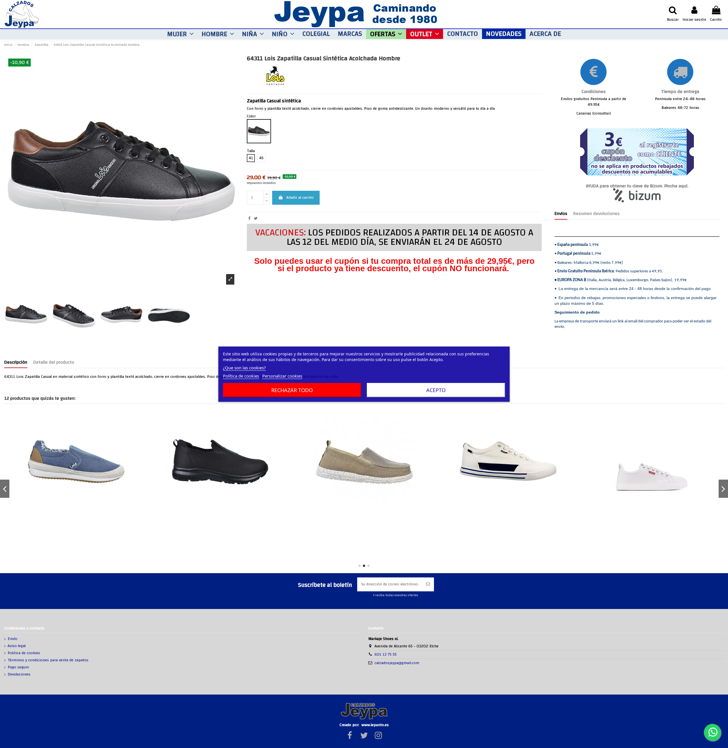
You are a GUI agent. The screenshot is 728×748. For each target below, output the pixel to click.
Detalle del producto (53, 363)
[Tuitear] (256, 218)
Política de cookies (241, 376)
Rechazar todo (292, 390)
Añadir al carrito (300, 197)
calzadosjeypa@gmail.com (397, 663)
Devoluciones (19, 674)
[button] (180, 34)
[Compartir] (249, 218)
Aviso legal (17, 646)
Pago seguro (18, 667)
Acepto (436, 390)
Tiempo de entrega (680, 92)
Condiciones (594, 92)
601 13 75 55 (386, 654)
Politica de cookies (24, 653)
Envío (12, 639)
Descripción (15, 363)
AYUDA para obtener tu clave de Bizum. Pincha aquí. (637, 186)
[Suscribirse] (428, 584)
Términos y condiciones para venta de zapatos (48, 660)
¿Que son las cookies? (244, 367)
